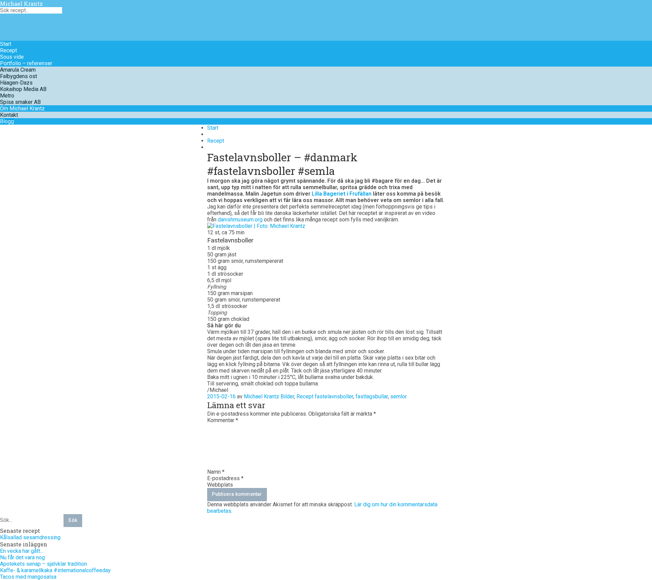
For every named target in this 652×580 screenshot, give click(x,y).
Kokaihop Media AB (23, 89)
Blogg (7, 121)
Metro (7, 95)
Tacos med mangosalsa (28, 577)
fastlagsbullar (372, 396)
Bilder (287, 396)
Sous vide (12, 57)
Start (5, 44)
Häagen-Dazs (16, 82)
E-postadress (225, 478)
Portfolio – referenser (26, 63)
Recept (8, 50)
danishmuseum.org (240, 219)
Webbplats (220, 485)
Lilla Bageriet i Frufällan (342, 194)
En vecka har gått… (21, 551)
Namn (215, 472)
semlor (398, 396)
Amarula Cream (18, 70)
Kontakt (9, 115)
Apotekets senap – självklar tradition (43, 564)
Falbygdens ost (18, 76)
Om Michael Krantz (22, 108)
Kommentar (222, 420)
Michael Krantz (21, 3)
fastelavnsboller (334, 396)
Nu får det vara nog (22, 557)
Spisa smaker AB (20, 102)
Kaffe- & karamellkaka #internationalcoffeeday (55, 570)
